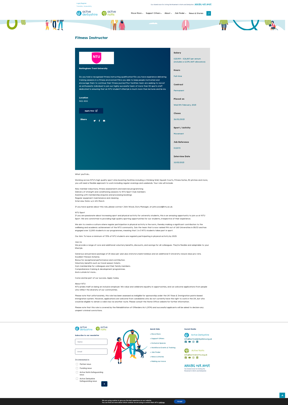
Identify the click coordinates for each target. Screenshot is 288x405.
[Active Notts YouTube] (189, 357)
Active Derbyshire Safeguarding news (88, 379)
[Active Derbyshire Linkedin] (197, 341)
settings (162, 403)
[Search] (208, 15)
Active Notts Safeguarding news (91, 373)
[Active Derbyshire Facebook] (185, 341)
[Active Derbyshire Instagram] (193, 341)
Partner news (85, 364)
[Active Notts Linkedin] (197, 357)
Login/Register (81, 3)
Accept (179, 401)
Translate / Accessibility (84, 6)
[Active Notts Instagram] (193, 357)
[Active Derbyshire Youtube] (189, 341)
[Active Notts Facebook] (185, 357)
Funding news (86, 368)
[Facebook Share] (99, 121)
